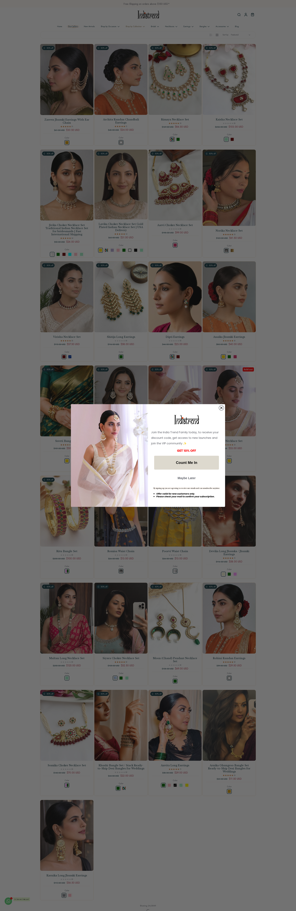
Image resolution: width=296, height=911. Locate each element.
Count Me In (186, 463)
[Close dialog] (221, 407)
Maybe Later (187, 478)
